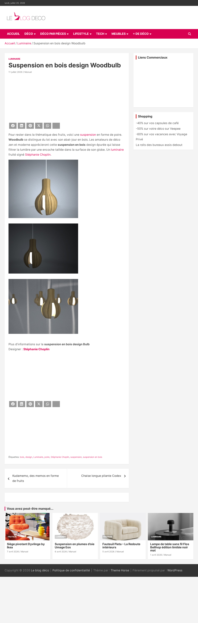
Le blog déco (40, 570)
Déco (28, 34)
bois (22, 457)
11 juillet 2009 (15, 72)
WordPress (174, 570)
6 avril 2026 (61, 551)
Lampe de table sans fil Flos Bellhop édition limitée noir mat (169, 547)
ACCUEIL (13, 34)
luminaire (117, 149)
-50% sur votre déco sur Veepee (158, 128)
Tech (100, 34)
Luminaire (14, 58)
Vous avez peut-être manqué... (30, 508)
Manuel (28, 72)
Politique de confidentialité (71, 570)
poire (47, 457)
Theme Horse (120, 570)
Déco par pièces (53, 34)
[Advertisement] (67, 97)
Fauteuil (12, 537)
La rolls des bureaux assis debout (159, 145)
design (28, 457)
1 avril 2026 (156, 554)
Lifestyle (81, 34)
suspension (88, 134)
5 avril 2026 (108, 551)
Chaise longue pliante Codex (101, 476)
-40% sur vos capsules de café (157, 123)
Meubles (119, 34)
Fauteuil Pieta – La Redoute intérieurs (121, 545)
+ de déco (141, 34)
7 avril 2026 (13, 551)
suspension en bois (92, 457)
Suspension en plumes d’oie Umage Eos (74, 545)
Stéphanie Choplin (38, 154)
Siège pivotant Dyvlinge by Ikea (26, 545)
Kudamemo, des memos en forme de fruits (35, 478)
